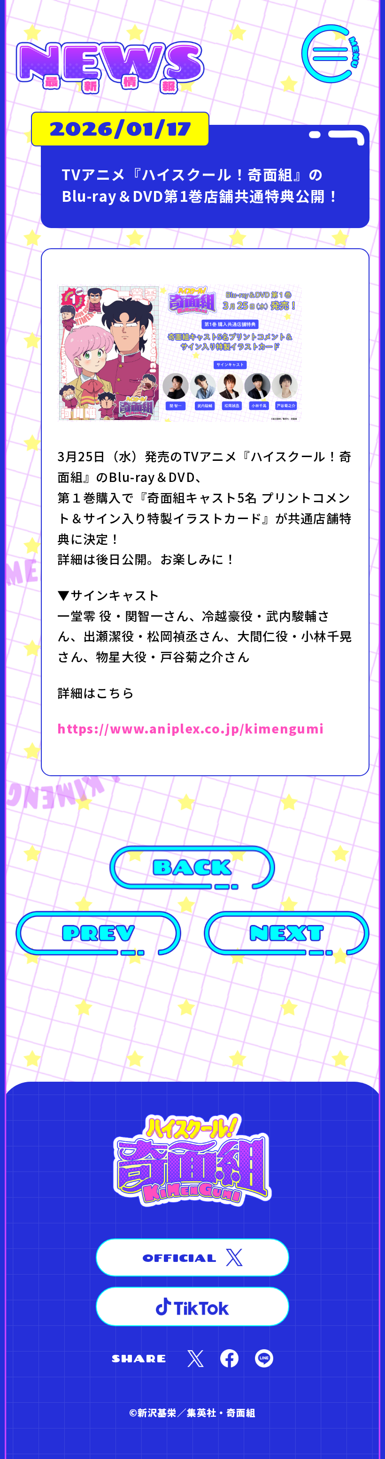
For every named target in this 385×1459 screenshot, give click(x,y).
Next (287, 933)
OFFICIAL (179, 1257)
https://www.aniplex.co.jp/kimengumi (190, 728)
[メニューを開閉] (330, 54)
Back (192, 867)
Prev (98, 933)
